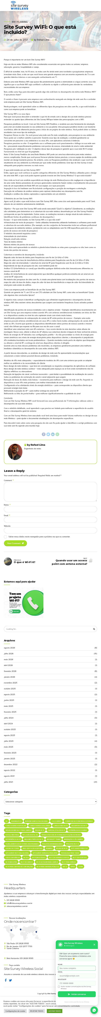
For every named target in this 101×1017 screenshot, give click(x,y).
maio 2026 (8, 659)
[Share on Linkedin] (53, 434)
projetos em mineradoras (52, 844)
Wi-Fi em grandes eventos (59, 857)
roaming (49, 848)
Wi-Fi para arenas (69, 862)
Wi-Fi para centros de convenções (19, 866)
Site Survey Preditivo (79, 848)
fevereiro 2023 (10, 752)
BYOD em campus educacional (36, 821)
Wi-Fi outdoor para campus (47, 862)
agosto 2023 (9, 735)
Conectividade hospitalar (16, 825)
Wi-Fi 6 (25, 857)
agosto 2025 (9, 694)
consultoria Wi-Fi (61, 825)
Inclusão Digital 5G (30, 835)
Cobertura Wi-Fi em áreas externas (79, 821)
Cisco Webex (56, 821)
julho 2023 (8, 741)
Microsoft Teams (53, 839)
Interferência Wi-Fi (13, 839)
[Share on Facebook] (44, 434)
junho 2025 (9, 700)
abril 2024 (8, 723)
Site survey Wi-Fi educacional (17, 853)
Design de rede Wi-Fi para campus (18, 830)
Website (7, 526)
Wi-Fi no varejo (27, 862)
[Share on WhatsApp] (57, 434)
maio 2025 (8, 706)
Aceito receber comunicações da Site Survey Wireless (76, 987)
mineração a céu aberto (73, 839)
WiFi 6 (65, 866)
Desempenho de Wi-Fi (79, 825)
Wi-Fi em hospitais (80, 857)
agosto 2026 (9, 647)
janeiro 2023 (9, 758)
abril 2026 (8, 665)
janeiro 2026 (9, 677)
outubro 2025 (10, 688)
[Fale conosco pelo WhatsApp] (94, 1010)
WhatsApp (62, 979)
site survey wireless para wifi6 (45, 853)
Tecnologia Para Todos (70, 853)
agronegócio (16, 821)
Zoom (80, 866)
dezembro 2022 (10, 764)
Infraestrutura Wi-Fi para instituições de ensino (61, 835)
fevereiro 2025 (10, 712)
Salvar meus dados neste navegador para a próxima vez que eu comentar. (39, 536)
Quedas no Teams (12, 848)
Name (7, 505)
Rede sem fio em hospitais (32, 848)
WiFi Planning (20, 21)
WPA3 (73, 866)
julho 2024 (8, 717)
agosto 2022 (9, 770)
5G (6, 821)
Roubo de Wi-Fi (61, 848)
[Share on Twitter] (48, 434)
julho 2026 (8, 653)
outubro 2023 (10, 729)
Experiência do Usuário (78, 830)
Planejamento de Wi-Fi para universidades (22, 844)
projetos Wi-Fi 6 (72, 844)
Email (7, 515)
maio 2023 (8, 747)
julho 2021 (8, 782)
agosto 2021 (9, 776)
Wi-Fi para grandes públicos (48, 866)
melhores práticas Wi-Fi (33, 839)
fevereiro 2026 (10, 671)
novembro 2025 (10, 682)
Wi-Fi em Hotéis (11, 862)
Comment (9, 480)
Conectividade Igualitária (40, 825)
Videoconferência (13, 857)
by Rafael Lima (41, 39)
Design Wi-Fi (39, 830)
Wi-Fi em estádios (38, 857)
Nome (60, 964)
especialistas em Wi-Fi (56, 830)
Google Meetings (12, 835)
